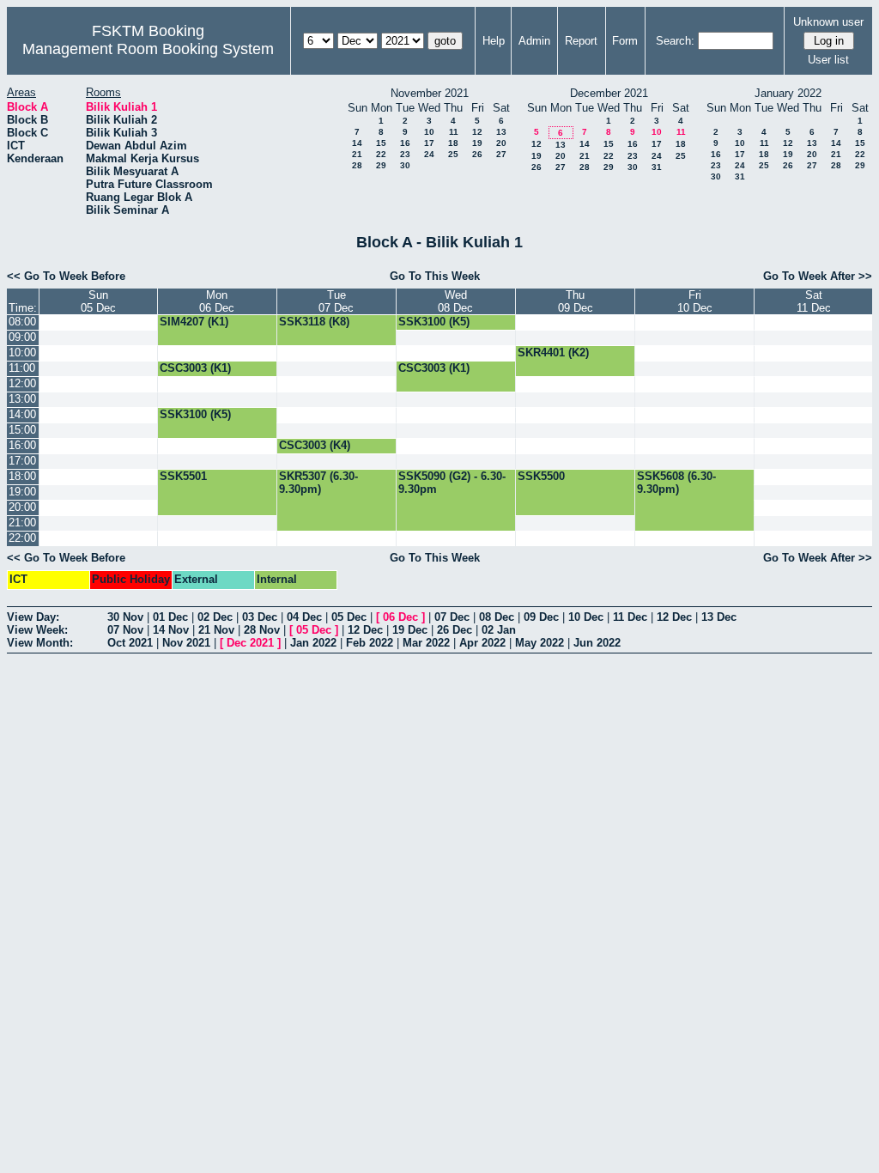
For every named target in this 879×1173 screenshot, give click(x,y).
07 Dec (452, 617)
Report (581, 40)
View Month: (40, 642)
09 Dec (541, 617)
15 (381, 143)
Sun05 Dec (98, 301)
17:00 (22, 460)
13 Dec (719, 617)
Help (493, 40)
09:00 (22, 337)
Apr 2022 (482, 642)
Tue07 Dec (336, 301)
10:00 (22, 352)
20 (501, 143)
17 (429, 143)
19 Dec (409, 629)
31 (657, 167)
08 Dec (496, 617)
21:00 (22, 522)
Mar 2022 (426, 642)
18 (453, 143)
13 (501, 132)
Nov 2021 (186, 642)
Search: (675, 40)
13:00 (22, 398)
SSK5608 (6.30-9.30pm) (676, 482)
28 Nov (262, 629)
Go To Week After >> (817, 276)
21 (357, 154)
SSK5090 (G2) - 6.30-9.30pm (452, 482)
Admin (534, 40)
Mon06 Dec (216, 301)
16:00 (22, 445)
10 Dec (585, 617)
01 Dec (170, 617)
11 (453, 132)
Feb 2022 (369, 642)
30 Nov (125, 617)
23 (405, 154)
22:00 (22, 538)
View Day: (33, 617)
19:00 (22, 491)
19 (477, 143)
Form (625, 40)
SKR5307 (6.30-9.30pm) (318, 482)
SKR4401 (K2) (553, 352)
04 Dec (304, 617)
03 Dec (259, 617)
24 (429, 154)
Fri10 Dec (694, 301)
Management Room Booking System (148, 49)
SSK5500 (541, 476)
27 (501, 154)
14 (357, 143)
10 (429, 132)
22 (381, 154)
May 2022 (539, 642)
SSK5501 (183, 476)
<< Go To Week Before (66, 276)
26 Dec (454, 629)
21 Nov (216, 629)
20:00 (22, 507)
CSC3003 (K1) (195, 368)
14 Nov (171, 629)
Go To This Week (435, 276)
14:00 (22, 414)
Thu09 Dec (575, 301)
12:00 (22, 383)
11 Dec (630, 617)
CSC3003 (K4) (314, 445)
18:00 (22, 476)
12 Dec (674, 617)
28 (357, 165)
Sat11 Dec (814, 301)
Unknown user (828, 21)
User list (828, 59)
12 (477, 132)
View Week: (37, 629)
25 (453, 154)
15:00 (22, 429)
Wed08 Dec (455, 301)
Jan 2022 (313, 642)
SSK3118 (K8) (314, 321)
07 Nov (125, 629)
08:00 (22, 321)
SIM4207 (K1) (194, 321)
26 (477, 154)
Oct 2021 (130, 642)
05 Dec (349, 617)
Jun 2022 (597, 642)
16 (405, 143)
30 (405, 165)
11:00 (22, 368)
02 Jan (499, 629)
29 (381, 165)
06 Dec (400, 617)
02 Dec (215, 617)
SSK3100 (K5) (434, 321)
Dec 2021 (250, 642)
